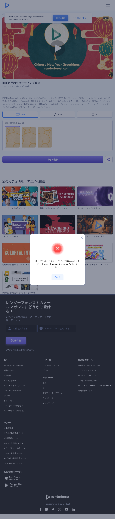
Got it (57, 277)
